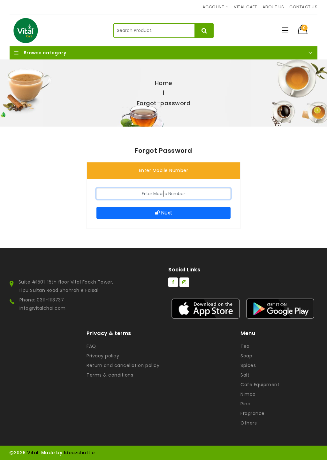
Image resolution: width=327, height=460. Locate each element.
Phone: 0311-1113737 (41, 300)
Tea (245, 346)
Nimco (248, 394)
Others (248, 423)
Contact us (303, 7)
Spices (248, 365)
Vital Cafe (245, 7)
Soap (246, 356)
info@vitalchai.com (42, 308)
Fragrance (252, 413)
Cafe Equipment (259, 384)
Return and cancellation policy (123, 365)
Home (163, 83)
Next (166, 212)
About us (273, 7)
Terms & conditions (110, 375)
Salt (244, 375)
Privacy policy (103, 356)
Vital (33, 452)
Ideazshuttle (79, 452)
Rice (245, 404)
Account (213, 7)
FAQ (91, 346)
